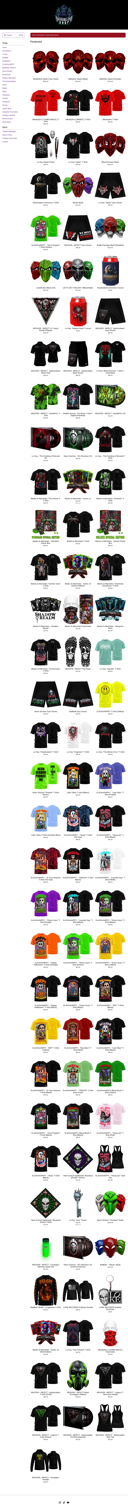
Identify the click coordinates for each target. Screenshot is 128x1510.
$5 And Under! (7, 119)
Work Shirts (6, 122)
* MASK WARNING (9, 131)
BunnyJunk (6, 74)
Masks (4, 88)
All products (6, 51)
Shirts (4, 85)
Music (4, 91)
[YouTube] (68, 1502)
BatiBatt (5, 57)
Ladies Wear (6, 108)
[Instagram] (60, 1502)
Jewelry (5, 98)
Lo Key (4, 54)
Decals (4, 105)
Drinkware (6, 102)
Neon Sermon (7, 71)
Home (4, 47)
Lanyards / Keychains (10, 112)
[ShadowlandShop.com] (64, 15)
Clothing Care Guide (9, 138)
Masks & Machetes (9, 78)
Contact (5, 142)
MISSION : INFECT (9, 68)
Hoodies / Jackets (8, 115)
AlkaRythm (6, 61)
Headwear (6, 95)
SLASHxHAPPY (8, 64)
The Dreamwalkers (9, 81)
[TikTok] (64, 1502)
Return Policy (7, 135)
